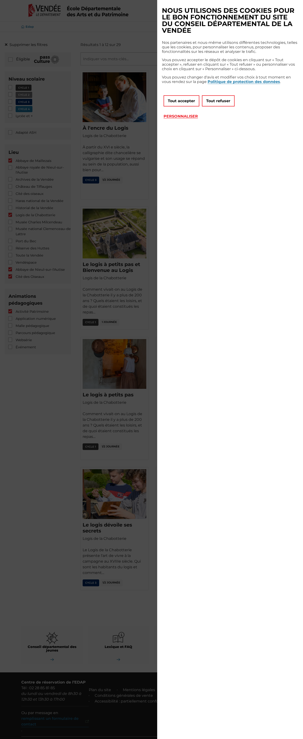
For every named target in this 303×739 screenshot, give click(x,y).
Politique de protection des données (244, 81)
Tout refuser (218, 101)
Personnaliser (181, 116)
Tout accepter (181, 101)
